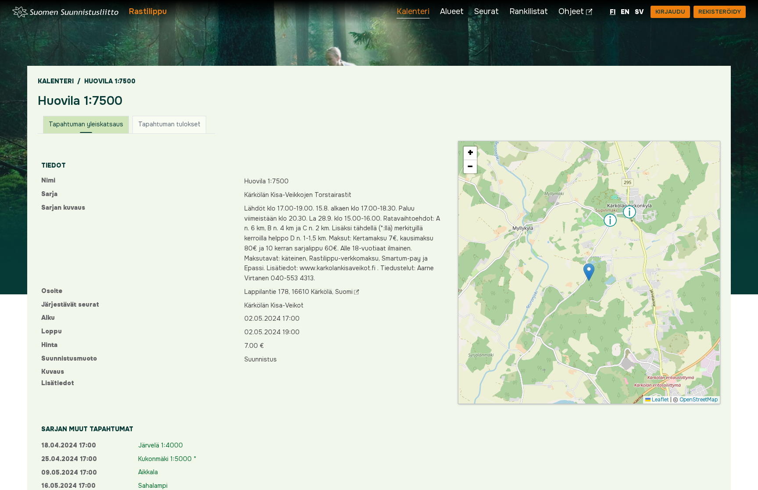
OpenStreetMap (698, 399)
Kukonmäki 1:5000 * (167, 459)
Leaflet (660, 399)
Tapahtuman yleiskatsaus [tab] (86, 124)
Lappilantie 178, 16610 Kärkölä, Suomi (298, 292)
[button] (588, 272)
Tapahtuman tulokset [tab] (169, 124)
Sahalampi (153, 486)
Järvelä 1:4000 (160, 445)
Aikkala (148, 472)
